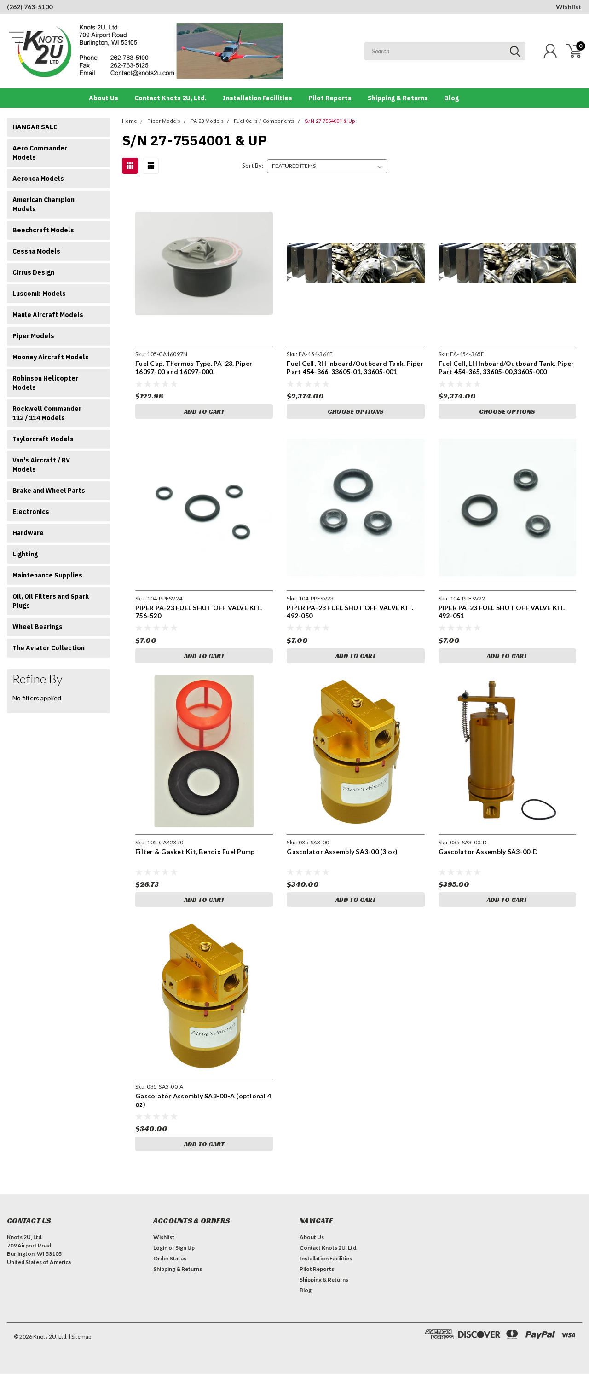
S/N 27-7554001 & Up (330, 121)
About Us (103, 98)
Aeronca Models (38, 178)
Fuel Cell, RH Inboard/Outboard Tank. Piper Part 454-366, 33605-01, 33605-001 (355, 367)
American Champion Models (43, 204)
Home (129, 121)
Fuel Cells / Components (264, 121)
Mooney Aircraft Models (50, 357)
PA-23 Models (207, 121)
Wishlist (569, 7)
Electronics (30, 512)
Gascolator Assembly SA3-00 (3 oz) (342, 851)
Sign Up (185, 1247)
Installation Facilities (257, 98)
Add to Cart (204, 411)
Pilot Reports (330, 98)
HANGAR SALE (34, 127)
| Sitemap (80, 1336)
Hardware (28, 533)
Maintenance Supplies (47, 575)
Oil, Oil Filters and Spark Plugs (50, 601)
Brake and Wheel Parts (48, 490)
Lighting (25, 554)
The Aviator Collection (48, 648)
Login (160, 1247)
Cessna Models (36, 251)
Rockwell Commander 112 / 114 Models (46, 413)
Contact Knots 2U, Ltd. (170, 98)
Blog (451, 98)
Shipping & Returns (398, 98)
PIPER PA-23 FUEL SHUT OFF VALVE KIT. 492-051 (502, 612)
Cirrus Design (33, 272)
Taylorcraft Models (43, 439)
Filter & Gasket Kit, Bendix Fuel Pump (194, 851)
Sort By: (252, 165)
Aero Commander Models (39, 153)
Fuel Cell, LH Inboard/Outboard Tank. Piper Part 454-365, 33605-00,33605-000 (506, 367)
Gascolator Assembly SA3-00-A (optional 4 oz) (203, 1100)
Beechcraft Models (43, 230)
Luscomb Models (39, 293)
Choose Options (356, 411)
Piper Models (33, 336)
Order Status (169, 1258)
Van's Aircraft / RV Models (41, 464)
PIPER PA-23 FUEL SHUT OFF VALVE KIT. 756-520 (198, 612)
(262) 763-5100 (29, 7)
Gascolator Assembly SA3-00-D (488, 851)
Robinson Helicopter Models (45, 383)
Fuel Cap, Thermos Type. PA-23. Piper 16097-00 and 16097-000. (193, 367)
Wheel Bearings (37, 627)
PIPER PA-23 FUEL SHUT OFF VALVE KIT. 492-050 (350, 612)
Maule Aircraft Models (47, 315)
